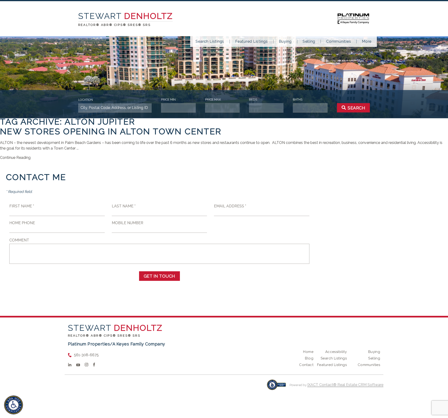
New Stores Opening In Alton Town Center (110, 131)
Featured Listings (251, 41)
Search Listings (210, 41)
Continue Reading (15, 157)
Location (85, 99)
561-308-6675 (86, 355)
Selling (309, 41)
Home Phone (22, 223)
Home (308, 352)
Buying (285, 41)
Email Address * (230, 206)
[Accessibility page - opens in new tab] (276, 387)
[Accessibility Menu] (13, 405)
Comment (19, 240)
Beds (253, 99)
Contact (306, 365)
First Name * (21, 206)
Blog (309, 358)
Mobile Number (127, 223)
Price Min (168, 99)
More (366, 41)
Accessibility (336, 352)
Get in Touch (159, 276)
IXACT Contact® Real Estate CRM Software (345, 385)
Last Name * (124, 206)
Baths (297, 99)
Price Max (213, 99)
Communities (338, 41)
